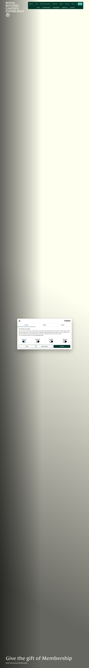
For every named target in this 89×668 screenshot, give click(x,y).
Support (61, 3)
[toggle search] (76, 4)
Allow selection (44, 346)
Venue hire (67, 3)
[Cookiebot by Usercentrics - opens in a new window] (65, 321)
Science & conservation (45, 3)
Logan (72, 7)
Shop (73, 3)
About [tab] (62, 325)
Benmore (56, 7)
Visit (38, 7)
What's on (31, 3)
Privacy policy (38, 335)
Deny (27, 346)
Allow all (62, 346)
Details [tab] (44, 325)
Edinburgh (47, 7)
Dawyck (65, 7)
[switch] (37, 341)
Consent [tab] (26, 325)
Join (80, 4)
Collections (54, 3)
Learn (36, 3)
